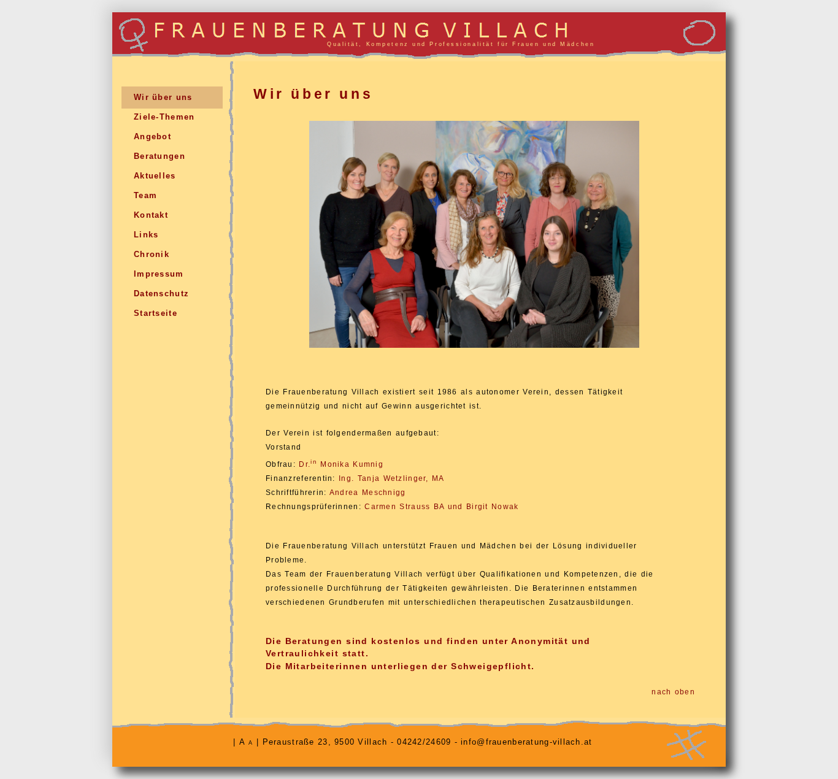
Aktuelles (155, 175)
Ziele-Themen (164, 116)
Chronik (151, 254)
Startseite (155, 313)
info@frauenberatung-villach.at (526, 741)
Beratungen (159, 156)
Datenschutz (161, 293)
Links (146, 234)
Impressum (159, 273)
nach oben (673, 692)
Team (145, 195)
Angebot (152, 136)
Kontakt (151, 215)
